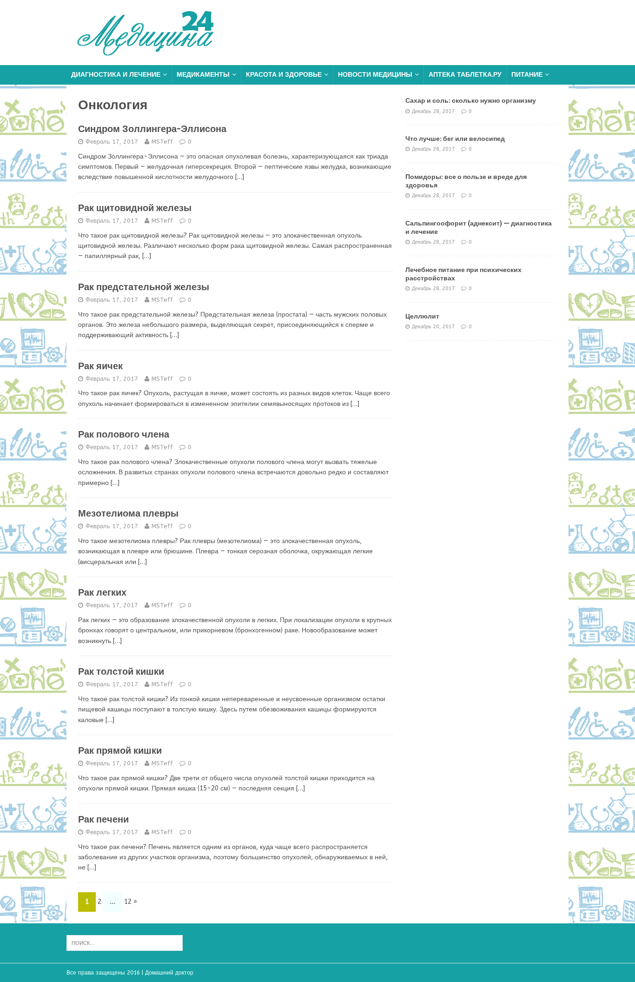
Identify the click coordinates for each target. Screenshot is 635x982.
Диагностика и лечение (115, 75)
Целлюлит (422, 316)
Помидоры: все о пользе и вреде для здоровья (466, 181)
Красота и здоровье (284, 75)
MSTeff (162, 141)
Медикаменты (203, 75)
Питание (526, 75)
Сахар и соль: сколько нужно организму (470, 100)
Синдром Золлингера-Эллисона (152, 128)
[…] (239, 177)
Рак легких (102, 592)
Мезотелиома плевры (128, 513)
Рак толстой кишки (121, 671)
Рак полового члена (123, 434)
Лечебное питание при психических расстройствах (463, 274)
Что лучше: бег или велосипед (455, 138)
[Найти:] (124, 942)
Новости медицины (375, 75)
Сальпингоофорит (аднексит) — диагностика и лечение (478, 227)
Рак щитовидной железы (135, 207)
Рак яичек (100, 365)
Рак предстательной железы (143, 286)
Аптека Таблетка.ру (465, 75)
